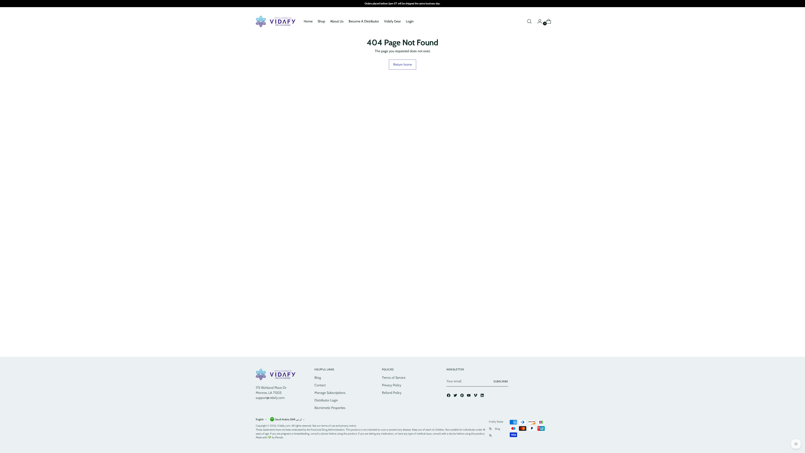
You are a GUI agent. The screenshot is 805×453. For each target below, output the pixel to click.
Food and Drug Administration (328, 429)
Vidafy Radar (496, 421)
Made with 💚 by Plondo (269, 437)
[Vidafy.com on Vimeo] (475, 396)
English (260, 419)
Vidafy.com (283, 425)
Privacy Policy (391, 385)
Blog (317, 378)
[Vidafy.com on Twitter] (455, 396)
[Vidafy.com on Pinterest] (462, 396)
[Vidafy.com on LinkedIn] (482, 396)
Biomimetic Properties (329, 408)
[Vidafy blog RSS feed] (490, 435)
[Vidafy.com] (277, 21)
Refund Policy (391, 393)
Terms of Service (393, 378)
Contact (320, 385)
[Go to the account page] (538, 21)
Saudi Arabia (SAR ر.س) (288, 419)
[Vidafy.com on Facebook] (449, 396)
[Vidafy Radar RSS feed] (490, 428)
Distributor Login (326, 400)
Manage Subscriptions (329, 393)
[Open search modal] (529, 21)
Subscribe (500, 381)
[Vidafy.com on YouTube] (469, 396)
